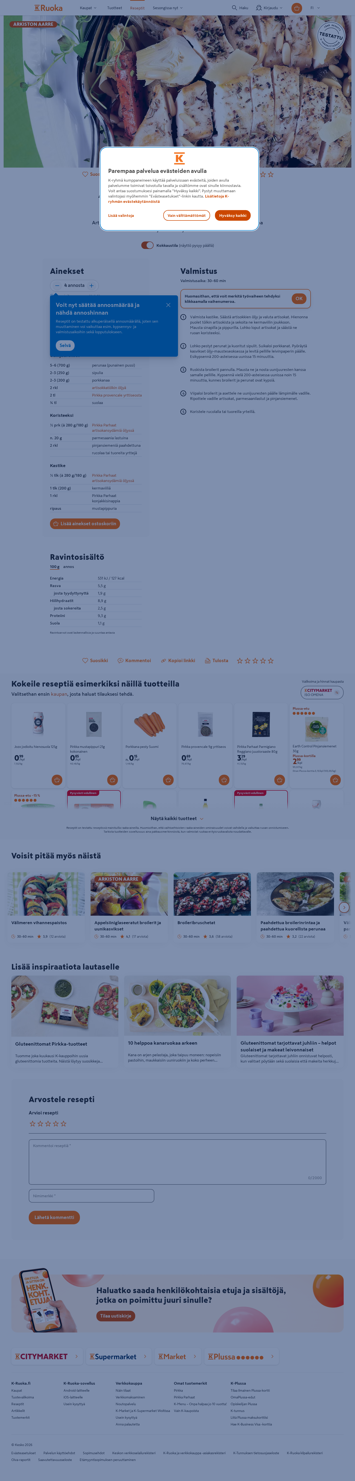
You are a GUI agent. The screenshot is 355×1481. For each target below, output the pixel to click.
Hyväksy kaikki (232, 215)
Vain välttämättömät (187, 215)
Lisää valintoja (121, 215)
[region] (179, 189)
